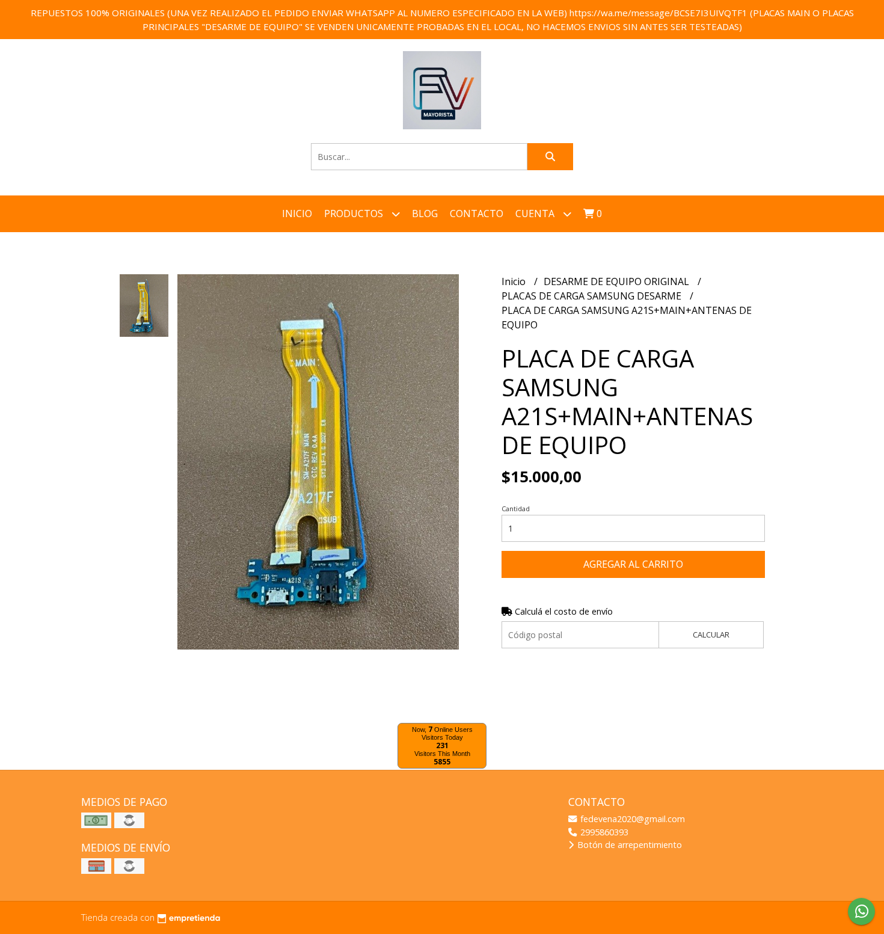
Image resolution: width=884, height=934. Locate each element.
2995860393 (603, 832)
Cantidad (516, 508)
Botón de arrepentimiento (628, 844)
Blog (425, 213)
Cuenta (536, 213)
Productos (354, 213)
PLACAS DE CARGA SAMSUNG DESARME (593, 296)
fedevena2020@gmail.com (631, 819)
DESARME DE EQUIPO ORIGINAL (618, 281)
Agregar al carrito (633, 564)
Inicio (297, 213)
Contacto (476, 213)
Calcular (711, 634)
